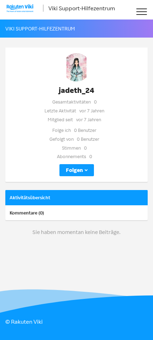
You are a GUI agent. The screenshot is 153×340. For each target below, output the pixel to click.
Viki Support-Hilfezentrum (81, 8)
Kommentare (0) (27, 213)
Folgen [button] (74, 170)
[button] (141, 11)
